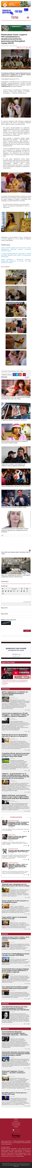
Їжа (3, 881)
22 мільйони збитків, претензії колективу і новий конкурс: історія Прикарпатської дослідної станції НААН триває (16, 754)
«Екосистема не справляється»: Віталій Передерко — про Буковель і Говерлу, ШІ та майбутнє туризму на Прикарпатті (15, 714)
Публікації (6, 689)
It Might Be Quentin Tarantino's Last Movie (14, 420)
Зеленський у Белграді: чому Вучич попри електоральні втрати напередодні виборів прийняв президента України (16, 1053)
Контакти (16, 1121)
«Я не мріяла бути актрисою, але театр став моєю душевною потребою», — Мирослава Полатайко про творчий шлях (15, 1008)
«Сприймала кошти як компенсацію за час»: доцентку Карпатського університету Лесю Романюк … (15, 530)
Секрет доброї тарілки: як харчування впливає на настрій (14, 918)
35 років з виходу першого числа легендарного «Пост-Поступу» (19, 851)
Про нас (16, 1119)
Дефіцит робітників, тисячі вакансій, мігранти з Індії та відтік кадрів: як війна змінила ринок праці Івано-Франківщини (15, 796)
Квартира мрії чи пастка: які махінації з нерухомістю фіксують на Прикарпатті (15, 735)
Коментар (4, 586)
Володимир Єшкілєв (13, 820)
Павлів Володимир (13, 848)
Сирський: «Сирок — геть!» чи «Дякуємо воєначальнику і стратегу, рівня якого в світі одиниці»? (18, 866)
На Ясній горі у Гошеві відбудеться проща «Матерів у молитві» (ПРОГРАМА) (15, 954)
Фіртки (17, 79)
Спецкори (16, 1126)
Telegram (21, 237)
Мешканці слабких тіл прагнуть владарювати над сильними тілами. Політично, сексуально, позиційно (18, 823)
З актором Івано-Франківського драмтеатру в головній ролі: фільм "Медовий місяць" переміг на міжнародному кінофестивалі (16, 255)
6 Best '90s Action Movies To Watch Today (13, 507)
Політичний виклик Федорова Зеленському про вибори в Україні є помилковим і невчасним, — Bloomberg (15, 1033)
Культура (5, 1004)
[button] (3, 589)
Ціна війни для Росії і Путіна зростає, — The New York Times (15, 1093)
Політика (5, 1029)
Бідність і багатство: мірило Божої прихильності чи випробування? (17, 837)
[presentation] (3, 589)
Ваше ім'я (4, 608)
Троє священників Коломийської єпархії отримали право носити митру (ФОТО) (15, 987)
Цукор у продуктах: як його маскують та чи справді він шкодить (15, 901)
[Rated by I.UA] (16, 1130)
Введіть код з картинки (8, 620)
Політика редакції (16, 1123)
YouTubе (17, 239)
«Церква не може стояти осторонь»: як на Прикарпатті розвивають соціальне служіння (15, 938)
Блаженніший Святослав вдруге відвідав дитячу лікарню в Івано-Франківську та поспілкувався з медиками (15, 970)
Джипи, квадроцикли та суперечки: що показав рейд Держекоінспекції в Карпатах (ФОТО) (15, 693)
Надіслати (27, 630)
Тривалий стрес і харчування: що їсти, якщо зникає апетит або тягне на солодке (15, 885)
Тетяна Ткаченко (13, 45)
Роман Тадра (11, 834)
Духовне (5, 934)
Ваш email (4, 614)
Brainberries (16, 422)
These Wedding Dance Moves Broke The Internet (15, 486)
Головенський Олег (13, 862)
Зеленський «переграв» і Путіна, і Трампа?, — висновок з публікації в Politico (13, 1072)
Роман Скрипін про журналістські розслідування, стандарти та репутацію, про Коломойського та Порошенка (15, 681)
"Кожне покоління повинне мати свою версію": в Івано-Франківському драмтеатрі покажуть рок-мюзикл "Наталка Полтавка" (16, 249)
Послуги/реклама (16, 1124)
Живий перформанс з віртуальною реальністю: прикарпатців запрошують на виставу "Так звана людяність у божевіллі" (16, 261)
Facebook (4, 239)
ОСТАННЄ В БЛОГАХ (16, 817)
